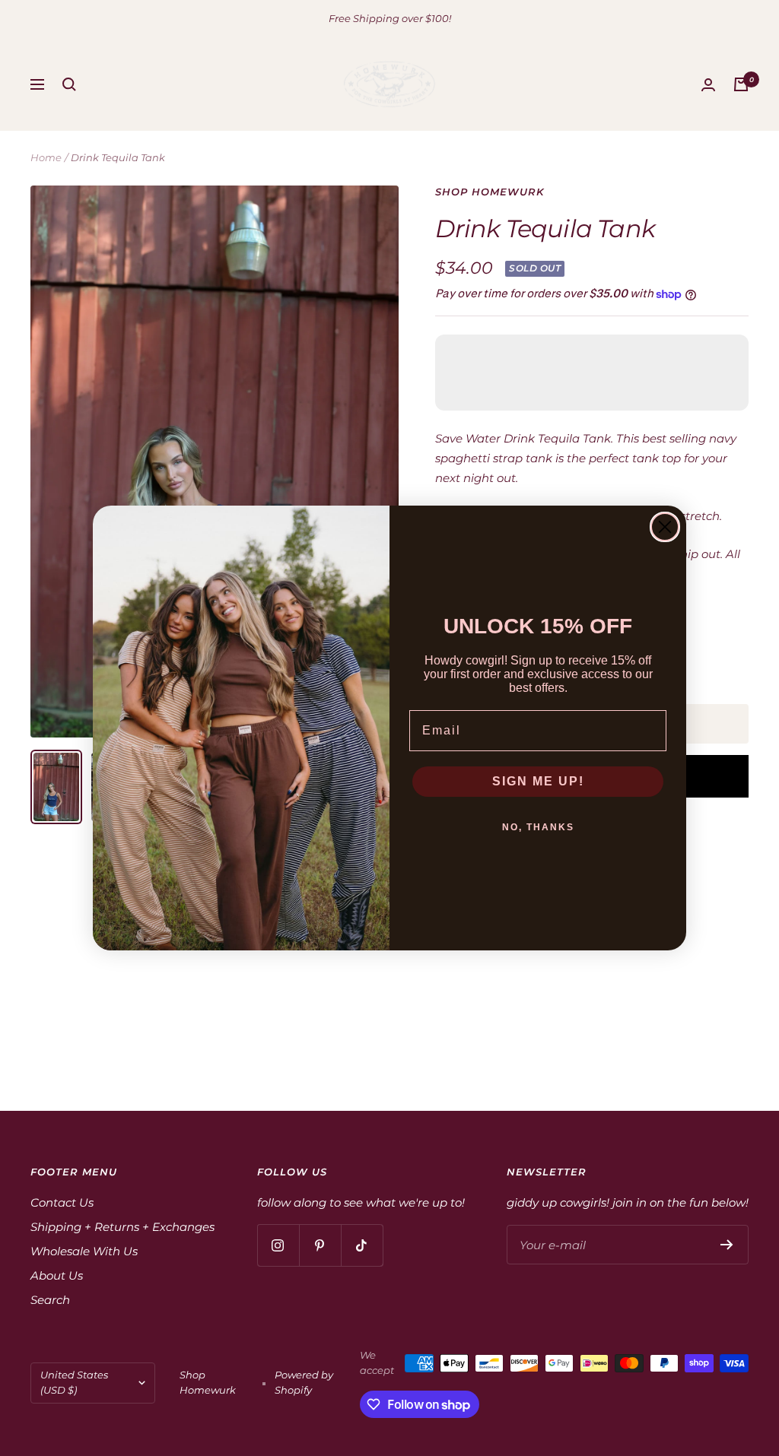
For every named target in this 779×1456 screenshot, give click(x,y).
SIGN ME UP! (538, 781)
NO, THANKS (538, 827)
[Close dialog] (665, 527)
